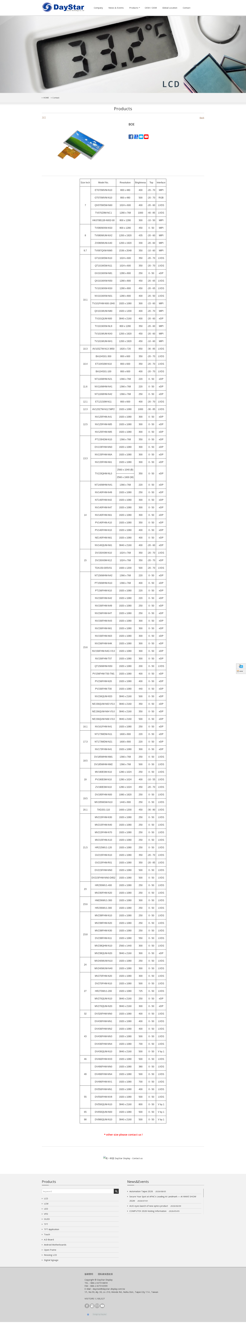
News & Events (116, 7)
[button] (18, 54)
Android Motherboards (55, 1244)
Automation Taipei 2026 (147, 1191)
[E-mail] (141, 136)
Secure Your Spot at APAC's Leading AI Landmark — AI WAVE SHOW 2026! (162, 1198)
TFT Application (51, 1229)
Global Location (169, 7)
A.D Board (49, 1239)
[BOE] (81, 145)
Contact (186, 7)
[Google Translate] (241, 666)
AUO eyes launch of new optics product (155, 1205)
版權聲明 (89, 1274)
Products (133, 7)
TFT (46, 1224)
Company (98, 7)
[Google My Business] (136, 136)
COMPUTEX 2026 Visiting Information (154, 1211)
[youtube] (146, 136)
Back (202, 117)
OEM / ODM (151, 7)
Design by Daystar (99, 1314)
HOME (46, 97)
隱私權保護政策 (105, 1274)
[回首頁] (241, 671)
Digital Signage (51, 1260)
